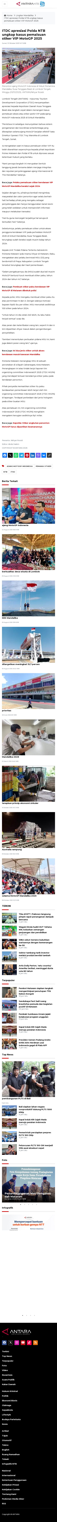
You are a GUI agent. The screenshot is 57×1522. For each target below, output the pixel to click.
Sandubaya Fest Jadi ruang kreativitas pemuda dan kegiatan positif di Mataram (35, 1004)
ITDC (13, 472)
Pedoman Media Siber (13, 1499)
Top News (7, 1054)
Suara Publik (8, 1379)
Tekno (5, 1445)
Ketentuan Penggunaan (14, 1480)
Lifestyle (6, 1415)
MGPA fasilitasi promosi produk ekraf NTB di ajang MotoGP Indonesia (26, 524)
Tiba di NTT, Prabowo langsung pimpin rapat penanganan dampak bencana (36, 917)
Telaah (5, 1459)
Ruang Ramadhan (11, 1454)
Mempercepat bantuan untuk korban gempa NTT (24, 1307)
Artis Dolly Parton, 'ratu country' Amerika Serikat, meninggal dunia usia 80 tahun (36, 968)
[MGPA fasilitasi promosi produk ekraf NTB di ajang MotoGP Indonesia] (28, 505)
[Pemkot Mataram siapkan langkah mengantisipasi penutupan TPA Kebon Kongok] (9, 992)
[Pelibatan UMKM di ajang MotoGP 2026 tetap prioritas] (28, 691)
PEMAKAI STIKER (43, 466)
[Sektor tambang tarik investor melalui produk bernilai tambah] (9, 956)
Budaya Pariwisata (11, 1419)
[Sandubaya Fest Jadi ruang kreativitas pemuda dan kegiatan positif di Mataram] (9, 1005)
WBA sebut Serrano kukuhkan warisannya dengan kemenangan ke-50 (35, 943)
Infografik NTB (9, 1464)
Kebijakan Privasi (10, 1485)
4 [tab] (32, 1204)
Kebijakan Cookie (11, 1489)
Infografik (7, 1208)
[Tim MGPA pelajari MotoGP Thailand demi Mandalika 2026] (28, 737)
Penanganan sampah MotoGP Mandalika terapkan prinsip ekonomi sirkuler (24, 801)
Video (5, 1370)
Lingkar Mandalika (24, 15)
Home (9, 15)
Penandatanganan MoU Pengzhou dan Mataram (28, 1195)
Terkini (5, 1351)
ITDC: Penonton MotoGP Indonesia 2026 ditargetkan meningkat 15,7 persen (23, 662)
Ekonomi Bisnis (9, 1400)
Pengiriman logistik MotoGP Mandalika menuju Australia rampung (27, 848)
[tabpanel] (28, 1185)
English (5, 1450)
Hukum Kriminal (10, 1391)
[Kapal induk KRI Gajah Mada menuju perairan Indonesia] (9, 1031)
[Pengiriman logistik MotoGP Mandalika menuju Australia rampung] (28, 830)
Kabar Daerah (9, 1384)
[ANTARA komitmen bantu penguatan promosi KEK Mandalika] (28, 598)
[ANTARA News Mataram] (31, 4)
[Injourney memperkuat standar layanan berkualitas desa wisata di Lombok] (28, 552)
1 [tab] (20, 1204)
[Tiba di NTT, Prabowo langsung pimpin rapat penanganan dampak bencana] (9, 918)
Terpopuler (8, 980)
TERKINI (6, 906)
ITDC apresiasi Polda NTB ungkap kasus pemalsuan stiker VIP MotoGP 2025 (23, 19)
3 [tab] (28, 1204)
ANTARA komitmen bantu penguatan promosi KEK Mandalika (26, 616)
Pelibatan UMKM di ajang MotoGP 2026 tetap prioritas (26, 709)
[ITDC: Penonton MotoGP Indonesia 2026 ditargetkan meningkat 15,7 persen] (28, 644)
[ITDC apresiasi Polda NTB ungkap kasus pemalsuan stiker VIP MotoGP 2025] (28, 1079)
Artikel (5, 1431)
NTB (5, 472)
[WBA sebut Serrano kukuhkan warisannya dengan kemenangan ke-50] (9, 943)
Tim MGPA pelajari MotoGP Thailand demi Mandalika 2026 (24, 755)
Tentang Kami (9, 1494)
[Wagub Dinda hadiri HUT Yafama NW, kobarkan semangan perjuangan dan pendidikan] (9, 931)
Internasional (8, 1475)
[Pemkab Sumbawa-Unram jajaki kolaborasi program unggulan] (9, 1018)
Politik (5, 1396)
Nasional (6, 1471)
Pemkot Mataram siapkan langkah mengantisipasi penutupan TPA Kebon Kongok (36, 991)
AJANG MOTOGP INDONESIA (20, 466)
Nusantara (7, 1375)
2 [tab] (24, 1204)
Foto (4, 1160)
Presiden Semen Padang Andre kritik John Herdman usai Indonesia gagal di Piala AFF (35, 1043)
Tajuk (5, 1435)
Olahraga (6, 1405)
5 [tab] (36, 1204)
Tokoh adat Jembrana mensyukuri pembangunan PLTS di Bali (20, 1097)
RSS (4, 1503)
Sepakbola (7, 1410)
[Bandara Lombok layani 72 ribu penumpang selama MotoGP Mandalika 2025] (28, 876)
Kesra (5, 1424)
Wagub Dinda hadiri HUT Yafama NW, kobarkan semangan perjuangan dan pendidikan (35, 930)
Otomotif (7, 1440)
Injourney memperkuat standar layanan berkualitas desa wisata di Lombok (23, 570)
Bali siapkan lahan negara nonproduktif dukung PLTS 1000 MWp (35, 1110)
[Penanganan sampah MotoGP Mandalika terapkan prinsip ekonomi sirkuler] (28, 783)
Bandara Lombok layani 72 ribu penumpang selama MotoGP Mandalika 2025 (25, 894)
